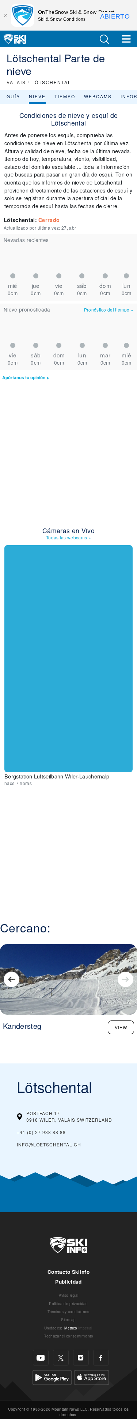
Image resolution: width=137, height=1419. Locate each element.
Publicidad (68, 1281)
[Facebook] (101, 1358)
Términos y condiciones (68, 1311)
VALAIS (16, 82)
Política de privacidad (68, 1303)
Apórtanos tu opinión (23, 377)
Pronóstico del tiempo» (108, 309)
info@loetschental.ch (49, 1144)
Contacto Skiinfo (68, 1271)
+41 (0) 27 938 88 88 (41, 1132)
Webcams (98, 96)
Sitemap (68, 1319)
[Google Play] (52, 1376)
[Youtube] (41, 1358)
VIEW (121, 1027)
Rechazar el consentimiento (68, 1336)
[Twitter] (61, 1358)
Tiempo (64, 96)
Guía (13, 96)
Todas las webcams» (68, 537)
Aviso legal (69, 1295)
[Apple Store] (91, 1376)
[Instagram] (81, 1358)
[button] (104, 39)
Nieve (37, 96)
